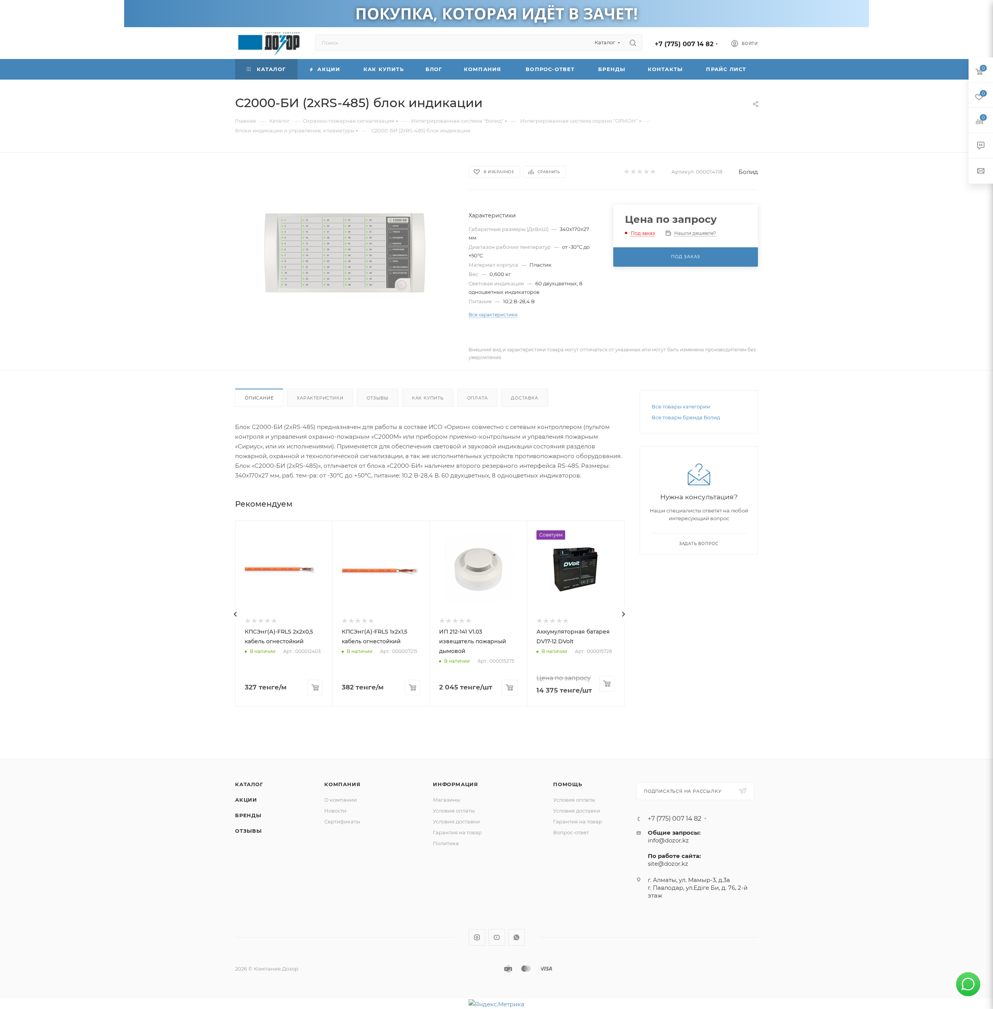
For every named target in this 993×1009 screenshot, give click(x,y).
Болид (748, 171)
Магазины (446, 800)
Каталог (249, 784)
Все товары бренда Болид (686, 417)
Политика (446, 843)
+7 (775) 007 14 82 (684, 44)
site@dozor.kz (668, 863)
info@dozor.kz (668, 840)
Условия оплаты (454, 811)
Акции (246, 800)
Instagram (477, 937)
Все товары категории (681, 406)
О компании (340, 800)
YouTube (496, 937)
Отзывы (378, 398)
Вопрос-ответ (571, 832)
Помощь (567, 784)
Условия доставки (456, 821)
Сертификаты (342, 821)
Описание (259, 398)
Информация (455, 784)
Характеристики (320, 398)
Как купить (428, 398)
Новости (335, 811)
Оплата (477, 398)
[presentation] (235, 614)
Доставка (524, 398)
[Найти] (632, 43)
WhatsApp (516, 937)
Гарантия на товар (457, 832)
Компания (342, 784)
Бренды (248, 815)
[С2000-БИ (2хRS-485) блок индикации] (345, 252)
